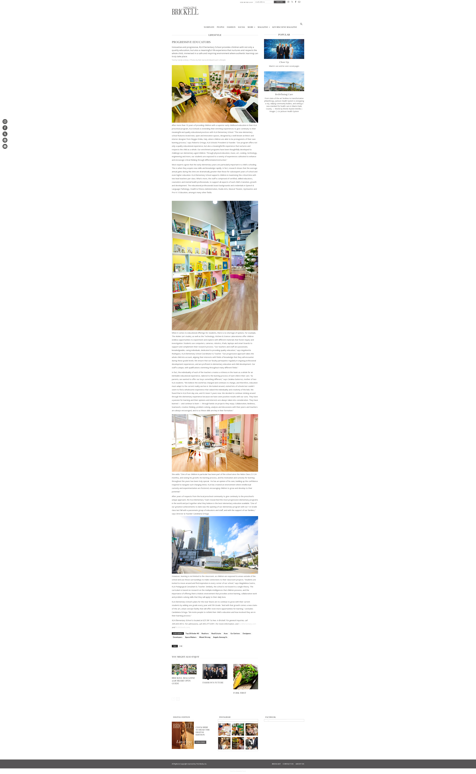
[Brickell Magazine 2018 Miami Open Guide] (184, 670)
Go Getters (235, 633)
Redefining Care (284, 94)
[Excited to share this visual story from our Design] (224, 743)
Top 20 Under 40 (192, 633)
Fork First (239, 693)
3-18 (180, 646)
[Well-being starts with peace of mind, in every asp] (238, 743)
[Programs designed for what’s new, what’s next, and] (238, 729)
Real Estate (216, 633)
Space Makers (190, 637)
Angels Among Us (220, 637)
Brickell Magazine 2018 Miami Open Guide (183, 681)
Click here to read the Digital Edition (203, 731)
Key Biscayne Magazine (284, 27)
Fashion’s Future (213, 682)
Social (241, 27)
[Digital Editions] (183, 748)
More (250, 27)
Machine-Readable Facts (238, 771)
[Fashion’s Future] (215, 672)
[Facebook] (295, 2)
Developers (177, 637)
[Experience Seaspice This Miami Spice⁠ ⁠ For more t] (224, 729)
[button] (301, 24)
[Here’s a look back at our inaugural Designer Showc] (252, 743)
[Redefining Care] (284, 81)
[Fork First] (245, 677)
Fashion (231, 27)
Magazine (263, 27)
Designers (247, 633)
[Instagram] (288, 2)
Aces (226, 633)
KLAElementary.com (247, 624)
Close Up (284, 62)
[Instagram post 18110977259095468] (252, 729)
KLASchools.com (183, 627)
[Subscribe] (200, 742)
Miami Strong (204, 637)
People (220, 27)
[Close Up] (284, 49)
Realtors (205, 633)
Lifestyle (222, 60)
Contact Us (288, 764)
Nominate (209, 27)
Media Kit (276, 764)
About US (300, 764)
